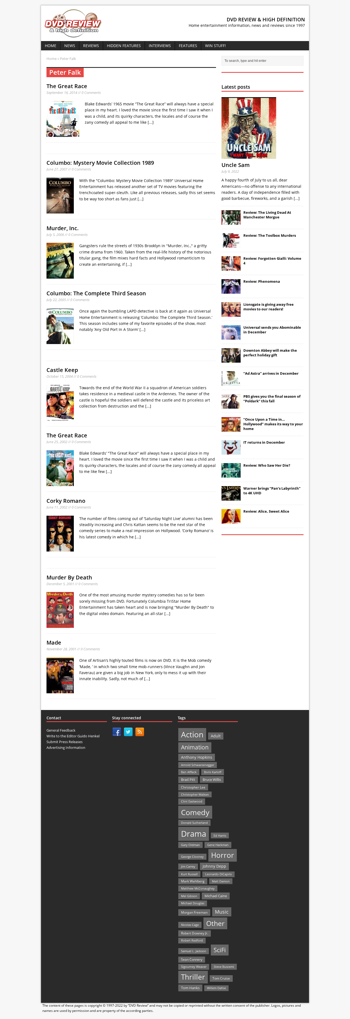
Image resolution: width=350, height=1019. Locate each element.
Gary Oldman (190, 845)
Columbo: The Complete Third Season (96, 293)
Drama (193, 833)
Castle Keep (62, 370)
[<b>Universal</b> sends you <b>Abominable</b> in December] (231, 336)
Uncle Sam (235, 165)
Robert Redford (192, 940)
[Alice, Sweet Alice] (231, 520)
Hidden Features (124, 45)
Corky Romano (65, 500)
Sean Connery (191, 959)
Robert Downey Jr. (194, 933)
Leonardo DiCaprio (218, 874)
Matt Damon (221, 881)
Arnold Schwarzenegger (197, 765)
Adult (216, 735)
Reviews (91, 45)
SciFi (220, 950)
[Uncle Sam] (248, 155)
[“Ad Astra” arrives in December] (231, 382)
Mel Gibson (189, 896)
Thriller (193, 977)
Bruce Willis (212, 779)
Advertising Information (65, 747)
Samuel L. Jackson (193, 951)
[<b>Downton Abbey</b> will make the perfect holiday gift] (231, 359)
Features (188, 45)
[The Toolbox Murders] (231, 244)
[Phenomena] (231, 290)
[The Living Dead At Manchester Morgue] (231, 221)
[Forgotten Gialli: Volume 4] (231, 267)
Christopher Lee (193, 787)
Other (215, 923)
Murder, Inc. (62, 228)
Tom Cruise (221, 978)
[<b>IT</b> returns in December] (231, 451)
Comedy (195, 812)
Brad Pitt (188, 779)
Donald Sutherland (194, 823)
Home (50, 45)
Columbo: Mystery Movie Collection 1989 (100, 162)
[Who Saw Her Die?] (231, 474)
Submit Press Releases (64, 741)
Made (53, 642)
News (69, 45)
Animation (195, 747)
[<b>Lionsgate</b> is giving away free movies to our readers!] (231, 313)
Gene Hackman (218, 845)
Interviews (160, 45)
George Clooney (192, 857)
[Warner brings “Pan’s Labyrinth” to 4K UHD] (231, 497)
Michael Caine (216, 895)
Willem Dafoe (216, 988)
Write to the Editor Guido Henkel (73, 736)
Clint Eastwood (191, 801)
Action (192, 734)
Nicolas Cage (190, 925)
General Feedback (60, 730)
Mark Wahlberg (193, 881)
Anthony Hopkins (196, 757)
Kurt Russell (189, 874)
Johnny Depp (214, 866)
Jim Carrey (188, 866)
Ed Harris (220, 835)
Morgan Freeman (194, 912)
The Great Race (66, 86)
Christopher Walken (195, 794)
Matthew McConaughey (198, 888)
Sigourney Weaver (193, 967)
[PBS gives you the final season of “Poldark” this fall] (231, 405)
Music (222, 911)
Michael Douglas (192, 903)
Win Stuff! (215, 45)
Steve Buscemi (224, 967)
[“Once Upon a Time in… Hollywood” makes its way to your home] (231, 428)
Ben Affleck (189, 772)
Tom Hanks (190, 987)
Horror (222, 855)
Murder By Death (69, 577)
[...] (151, 122)
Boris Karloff (212, 772)
